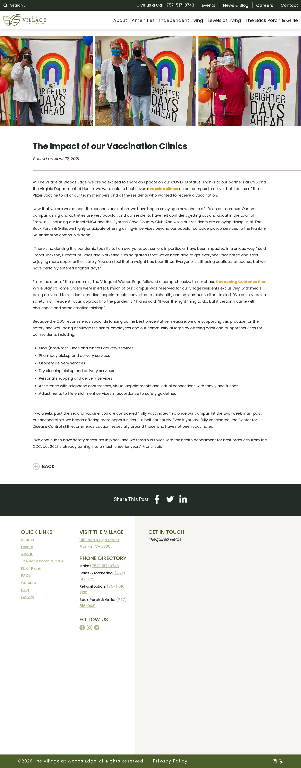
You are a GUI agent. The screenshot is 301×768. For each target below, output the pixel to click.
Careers (264, 5)
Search (27, 539)
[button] (120, 20)
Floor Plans (31, 568)
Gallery (27, 596)
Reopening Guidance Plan (241, 281)
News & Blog (236, 5)
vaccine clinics (164, 188)
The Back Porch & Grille (42, 561)
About (27, 553)
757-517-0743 (180, 5)
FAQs (26, 575)
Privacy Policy (170, 761)
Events (208, 5)
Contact (289, 5)
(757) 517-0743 (104, 565)
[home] (33, 20)
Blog (25, 589)
